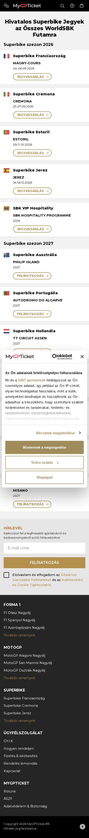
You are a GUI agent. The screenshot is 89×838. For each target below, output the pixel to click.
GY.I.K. (9, 741)
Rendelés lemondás (20, 763)
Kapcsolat (12, 771)
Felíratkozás (44, 562)
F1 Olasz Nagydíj (17, 613)
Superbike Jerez (17, 713)
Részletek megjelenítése (55, 433)
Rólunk (10, 791)
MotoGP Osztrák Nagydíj (24, 670)
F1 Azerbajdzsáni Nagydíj (24, 628)
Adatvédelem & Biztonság (25, 806)
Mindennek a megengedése (44, 447)
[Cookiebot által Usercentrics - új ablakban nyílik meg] (54, 357)
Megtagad (44, 477)
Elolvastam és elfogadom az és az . (47, 580)
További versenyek (19, 635)
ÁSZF (8, 799)
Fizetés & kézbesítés (20, 756)
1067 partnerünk (32, 380)
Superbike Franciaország (24, 698)
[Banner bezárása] (82, 356)
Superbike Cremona (21, 706)
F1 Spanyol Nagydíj (19, 620)
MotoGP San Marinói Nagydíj (28, 663)
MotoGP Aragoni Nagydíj (24, 655)
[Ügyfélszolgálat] (72, 5)
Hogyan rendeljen (19, 749)
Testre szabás (42, 462)
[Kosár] (81, 5)
